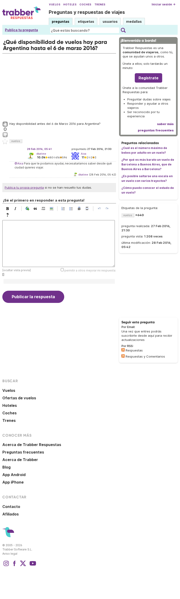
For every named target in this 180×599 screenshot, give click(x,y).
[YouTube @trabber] (32, 565)
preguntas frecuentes (156, 130)
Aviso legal (9, 553)
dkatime (41, 153)
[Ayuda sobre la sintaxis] (8, 215)
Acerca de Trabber (20, 459)
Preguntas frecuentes (23, 452)
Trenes (99, 4)
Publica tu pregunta (21, 30)
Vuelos (54, 4)
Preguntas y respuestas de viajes (87, 12)
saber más (165, 124)
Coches (85, 4)
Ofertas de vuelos (19, 398)
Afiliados (10, 514)
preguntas (60, 21)
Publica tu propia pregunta (24, 187)
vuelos (15, 141)
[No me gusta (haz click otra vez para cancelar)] (5, 135)
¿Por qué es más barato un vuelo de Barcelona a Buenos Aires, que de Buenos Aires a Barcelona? (147, 164)
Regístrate (148, 78)
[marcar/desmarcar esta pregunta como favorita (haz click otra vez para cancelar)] (5, 142)
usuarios (110, 21)
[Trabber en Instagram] (6, 565)
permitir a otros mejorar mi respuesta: (90, 270)
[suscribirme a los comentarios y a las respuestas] (123, 356)
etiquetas (86, 21)
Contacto (11, 506)
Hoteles (69, 4)
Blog (6, 467)
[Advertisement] (59, 86)
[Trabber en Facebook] (14, 565)
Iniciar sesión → (163, 4)
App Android (14, 474)
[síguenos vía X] (23, 565)
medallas (134, 21)
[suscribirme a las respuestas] (123, 349)
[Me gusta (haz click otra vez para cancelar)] (5, 124)
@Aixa (19, 163)
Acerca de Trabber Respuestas (31, 444)
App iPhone (13, 482)
